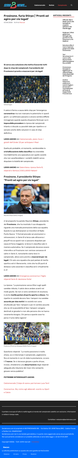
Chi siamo (16, 454)
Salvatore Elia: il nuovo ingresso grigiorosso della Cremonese (68, 47)
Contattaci (35, 442)
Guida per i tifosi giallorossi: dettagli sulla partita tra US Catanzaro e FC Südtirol (68, 37)
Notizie (51, 5)
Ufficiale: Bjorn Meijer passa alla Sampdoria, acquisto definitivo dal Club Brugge (68, 24)
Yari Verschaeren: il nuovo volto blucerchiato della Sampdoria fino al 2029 (68, 59)
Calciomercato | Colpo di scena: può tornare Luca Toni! (26, 383)
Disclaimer (34, 454)
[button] (71, 5)
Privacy (25, 454)
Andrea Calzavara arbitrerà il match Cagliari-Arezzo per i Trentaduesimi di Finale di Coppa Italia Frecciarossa (68, 86)
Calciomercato (39, 5)
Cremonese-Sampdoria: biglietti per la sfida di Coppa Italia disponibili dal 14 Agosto (68, 71)
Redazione (6, 454)
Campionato (62, 5)
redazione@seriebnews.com (66, 419)
